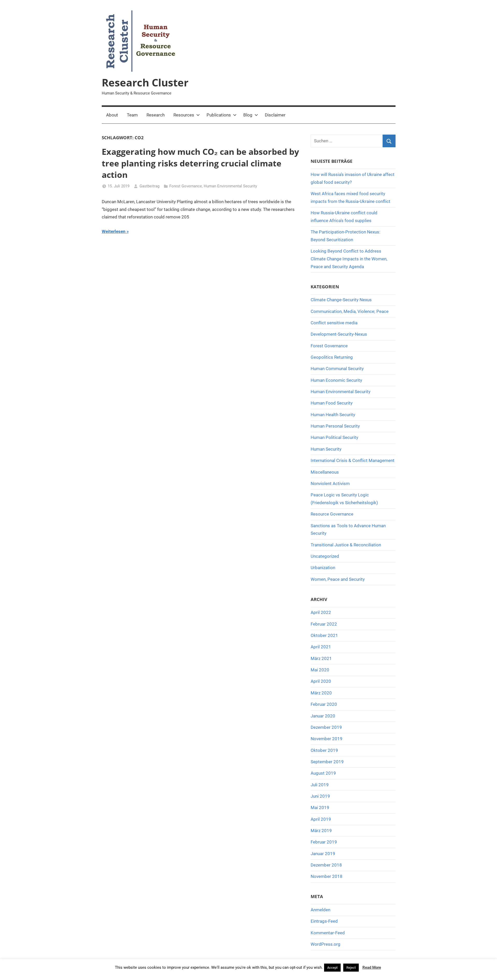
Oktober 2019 (324, 750)
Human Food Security (332, 403)
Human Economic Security (336, 380)
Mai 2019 (320, 807)
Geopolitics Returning (332, 357)
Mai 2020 (320, 669)
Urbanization (323, 567)
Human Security (326, 449)
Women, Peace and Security (338, 579)
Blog (247, 115)
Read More (371, 967)
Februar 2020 (324, 704)
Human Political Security (334, 437)
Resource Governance (332, 514)
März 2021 (321, 658)
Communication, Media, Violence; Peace (350, 311)
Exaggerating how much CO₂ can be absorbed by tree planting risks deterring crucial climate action (200, 163)
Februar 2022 (324, 624)
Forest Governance (185, 186)
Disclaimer (275, 115)
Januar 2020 (323, 715)
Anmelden (320, 909)
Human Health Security (333, 414)
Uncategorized (325, 556)
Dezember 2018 (326, 865)
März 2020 (321, 692)
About (112, 115)
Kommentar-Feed (328, 932)
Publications (219, 115)
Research (156, 115)
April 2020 (321, 681)
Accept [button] (332, 968)
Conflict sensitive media (334, 322)
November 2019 (326, 738)
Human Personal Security (335, 426)
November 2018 (326, 876)
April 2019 (321, 819)
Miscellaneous (325, 472)
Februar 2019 (324, 842)
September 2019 (327, 761)
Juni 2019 (320, 796)
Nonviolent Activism (330, 483)
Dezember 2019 (326, 727)
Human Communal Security (337, 368)
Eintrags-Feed (324, 921)
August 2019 (323, 773)
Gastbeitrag (149, 186)
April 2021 (321, 646)
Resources (183, 115)
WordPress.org (325, 944)
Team (132, 115)
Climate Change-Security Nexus (341, 299)
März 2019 (321, 830)
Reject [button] (351, 968)
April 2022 (321, 612)
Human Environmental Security (230, 186)
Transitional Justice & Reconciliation (346, 544)
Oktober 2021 (324, 635)
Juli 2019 (320, 784)
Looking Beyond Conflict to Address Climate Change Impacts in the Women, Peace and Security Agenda (349, 258)
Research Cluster (145, 82)
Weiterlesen (114, 231)
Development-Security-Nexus (339, 334)
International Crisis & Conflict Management (352, 460)
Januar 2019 (323, 853)
